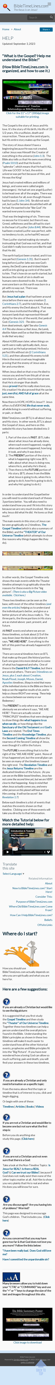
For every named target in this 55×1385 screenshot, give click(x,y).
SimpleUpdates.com (21, 1359)
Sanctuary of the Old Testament (21, 727)
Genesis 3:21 (16, 321)
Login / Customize (27, 1362)
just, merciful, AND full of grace (20, 393)
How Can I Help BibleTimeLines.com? (31, 915)
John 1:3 (39, 155)
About (17, 29)
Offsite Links (44, 925)
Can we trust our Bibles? (25, 1172)
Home (5, 29)
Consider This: (43, 896)
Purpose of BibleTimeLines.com (34, 901)
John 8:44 (34, 227)
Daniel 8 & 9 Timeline (28, 668)
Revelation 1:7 (10, 797)
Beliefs (48, 920)
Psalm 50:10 (10, 163)
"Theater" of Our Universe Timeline (27, 1023)
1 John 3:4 (23, 200)
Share (46, 29)
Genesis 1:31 (24, 259)
